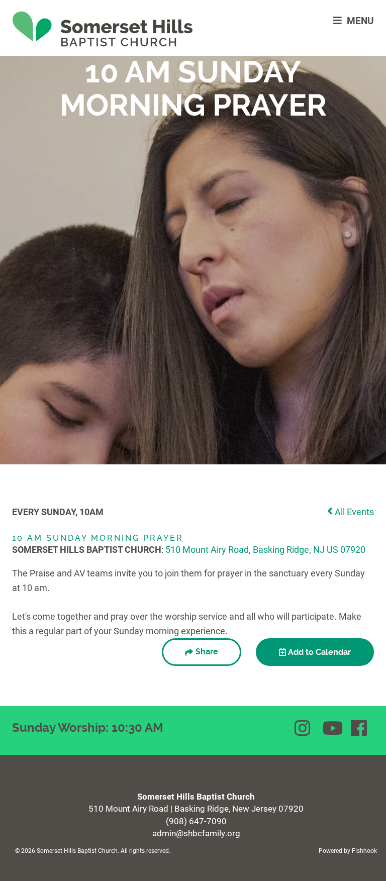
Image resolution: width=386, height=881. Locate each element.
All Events (353, 512)
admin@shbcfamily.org (196, 833)
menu (360, 20)
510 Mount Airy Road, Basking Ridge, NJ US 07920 (265, 549)
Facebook (359, 728)
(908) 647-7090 (196, 821)
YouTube (331, 728)
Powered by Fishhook (348, 850)
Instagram (303, 728)
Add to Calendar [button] (318, 652)
